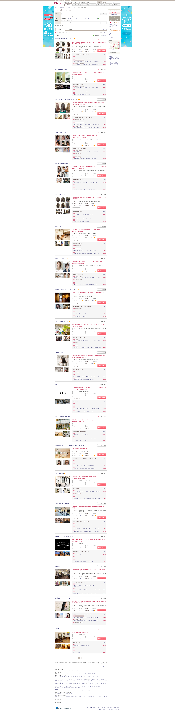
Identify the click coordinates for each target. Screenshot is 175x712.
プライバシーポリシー (110, 709)
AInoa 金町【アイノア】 (61, 321)
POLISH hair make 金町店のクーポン (79, 179)
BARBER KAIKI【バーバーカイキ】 (64, 536)
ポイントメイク (61, 686)
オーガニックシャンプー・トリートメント (89, 682)
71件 (80, 81)
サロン (110, 31)
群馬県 (63, 670)
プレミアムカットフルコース (78, 554)
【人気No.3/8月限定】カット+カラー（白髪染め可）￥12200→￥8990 (84, 158)
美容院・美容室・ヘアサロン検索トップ (66, 7)
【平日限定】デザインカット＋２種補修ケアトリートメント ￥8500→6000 (86, 531)
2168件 (80, 111)
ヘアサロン (68, 4)
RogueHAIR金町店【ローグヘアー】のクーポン (81, 54)
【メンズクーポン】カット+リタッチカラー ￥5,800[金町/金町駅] (84, 468)
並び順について (104, 29)
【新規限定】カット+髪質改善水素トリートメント (81, 94)
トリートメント (76, 682)
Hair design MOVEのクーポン (78, 211)
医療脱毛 (93, 673)
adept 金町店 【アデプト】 (62, 132)
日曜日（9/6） (88, 18)
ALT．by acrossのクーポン (77, 488)
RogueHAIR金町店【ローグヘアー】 (64, 38)
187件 (92, 51)
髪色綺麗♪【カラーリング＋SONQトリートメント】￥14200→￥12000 (85, 593)
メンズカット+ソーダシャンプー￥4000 (79, 316)
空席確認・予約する (101, 50)
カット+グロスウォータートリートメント (80, 440)
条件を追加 (103, 22)
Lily (56, 384)
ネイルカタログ (92, 4)
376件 (92, 81)
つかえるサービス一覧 (113, 25)
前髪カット (82, 676)
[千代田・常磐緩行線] (58, 690)
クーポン (110, 34)
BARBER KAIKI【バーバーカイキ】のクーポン (81, 551)
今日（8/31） (68, 18)
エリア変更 (68, 16)
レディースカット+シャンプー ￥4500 (79, 313)
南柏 (77, 690)
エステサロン (108, 4)
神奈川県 (77, 670)
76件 (92, 455)
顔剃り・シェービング (91, 676)
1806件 (80, 51)
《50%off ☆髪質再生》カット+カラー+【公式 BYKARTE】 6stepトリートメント (86, 376)
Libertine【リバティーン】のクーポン (79, 582)
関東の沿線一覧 (57, 689)
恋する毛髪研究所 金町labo (62, 416)
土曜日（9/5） (81, 18)
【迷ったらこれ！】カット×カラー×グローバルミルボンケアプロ (84, 185)
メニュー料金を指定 (65, 22)
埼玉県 (66, 670)
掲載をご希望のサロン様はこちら (113, 707)
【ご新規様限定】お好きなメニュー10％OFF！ (81, 434)
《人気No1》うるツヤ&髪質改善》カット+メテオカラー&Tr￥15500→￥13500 (86, 253)
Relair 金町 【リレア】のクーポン (78, 274)
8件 (79, 395)
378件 (92, 363)
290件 (92, 145)
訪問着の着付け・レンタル (102, 686)
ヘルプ (119, 2)
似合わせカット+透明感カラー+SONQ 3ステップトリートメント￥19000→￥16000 (84, 586)
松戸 (69, 690)
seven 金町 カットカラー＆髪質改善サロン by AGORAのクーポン (84, 458)
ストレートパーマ (101, 679)
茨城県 (56, 670)
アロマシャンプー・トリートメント (60, 683)
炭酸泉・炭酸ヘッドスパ (77, 683)
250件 (80, 237)
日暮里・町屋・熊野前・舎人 (70, 693)
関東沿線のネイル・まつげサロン (60, 696)
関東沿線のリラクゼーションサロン (71, 696)
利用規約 (104, 709)
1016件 (80, 175)
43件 (92, 484)
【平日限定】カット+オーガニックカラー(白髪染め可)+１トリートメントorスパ (86, 277)
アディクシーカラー (58, 679)
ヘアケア (71, 682)
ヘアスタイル (76, 4)
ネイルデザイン (111, 37)
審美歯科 (89, 673)
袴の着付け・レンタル (76, 686)
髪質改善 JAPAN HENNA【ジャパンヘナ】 (66, 598)
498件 (80, 205)
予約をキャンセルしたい (113, 63)
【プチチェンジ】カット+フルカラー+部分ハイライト (82, 218)
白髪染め (93, 679)
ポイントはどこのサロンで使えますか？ (114, 59)
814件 (80, 300)
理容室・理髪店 (77, 687)
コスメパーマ (94, 680)
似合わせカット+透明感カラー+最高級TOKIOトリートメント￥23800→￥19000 (86, 589)
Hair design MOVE (60, 194)
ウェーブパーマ (79, 680)
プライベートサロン (71, 687)
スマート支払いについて (113, 54)
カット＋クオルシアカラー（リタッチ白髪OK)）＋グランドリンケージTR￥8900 (86, 491)
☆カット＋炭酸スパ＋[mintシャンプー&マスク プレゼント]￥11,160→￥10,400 (86, 64)
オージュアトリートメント (91, 683)
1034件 (92, 111)
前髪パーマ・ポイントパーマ (71, 680)
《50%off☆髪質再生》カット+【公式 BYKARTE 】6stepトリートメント (85, 372)
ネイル (59, 673)
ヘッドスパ (81, 682)
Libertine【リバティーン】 (62, 566)
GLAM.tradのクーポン (76, 642)
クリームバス (84, 683)
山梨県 (81, 670)
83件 (80, 484)
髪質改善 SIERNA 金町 (61, 69)
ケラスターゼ (57, 684)
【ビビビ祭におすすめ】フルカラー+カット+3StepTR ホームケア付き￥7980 (86, 124)
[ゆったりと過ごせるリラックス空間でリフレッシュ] (84, 632)
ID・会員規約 (100, 709)
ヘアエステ (68, 683)
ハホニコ (69, 684)
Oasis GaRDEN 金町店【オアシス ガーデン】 (66, 99)
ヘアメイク (101, 684)
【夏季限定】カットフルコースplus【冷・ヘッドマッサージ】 (83, 561)
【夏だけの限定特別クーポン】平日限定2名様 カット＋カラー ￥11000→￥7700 (86, 340)
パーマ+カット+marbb (76, 652)
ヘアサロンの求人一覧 (103, 26)
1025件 (92, 300)
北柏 (90, 690)
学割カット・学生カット (67, 676)
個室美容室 (66, 687)
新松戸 (83, 690)
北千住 (66, 690)
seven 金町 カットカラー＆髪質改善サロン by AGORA (69, 445)
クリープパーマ (84, 680)
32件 (92, 237)
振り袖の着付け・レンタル (85, 686)
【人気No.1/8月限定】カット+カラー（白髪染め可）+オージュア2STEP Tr (85, 151)
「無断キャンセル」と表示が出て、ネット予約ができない (114, 65)
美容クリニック (116, 4)
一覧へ (104, 54)
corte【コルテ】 (59, 226)
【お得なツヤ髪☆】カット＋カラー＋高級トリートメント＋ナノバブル (85, 182)
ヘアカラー (98, 676)
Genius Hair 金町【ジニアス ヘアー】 (64, 503)
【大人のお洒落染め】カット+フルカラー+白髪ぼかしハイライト (84, 214)
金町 (80, 690)
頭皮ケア (71, 683)
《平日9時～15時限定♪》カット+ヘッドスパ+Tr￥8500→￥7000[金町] (84, 250)
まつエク (63, 673)
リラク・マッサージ (69, 673)
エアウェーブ (90, 680)
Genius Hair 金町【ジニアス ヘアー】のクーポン (81, 521)
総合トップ (56, 7)
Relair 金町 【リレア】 (61, 258)
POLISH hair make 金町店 (61, 163)
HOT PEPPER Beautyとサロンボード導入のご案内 (96, 707)
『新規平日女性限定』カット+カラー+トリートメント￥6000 (83, 309)
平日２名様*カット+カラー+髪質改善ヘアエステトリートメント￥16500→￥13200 (87, 347)
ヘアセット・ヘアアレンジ (76, 684)
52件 (92, 578)
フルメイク (57, 686)
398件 (80, 363)
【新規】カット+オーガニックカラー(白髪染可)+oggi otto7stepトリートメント (86, 284)
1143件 (80, 145)
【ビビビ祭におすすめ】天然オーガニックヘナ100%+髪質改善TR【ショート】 (86, 620)
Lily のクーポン (75, 401)
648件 (92, 175)
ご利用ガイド (117, 709)
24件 (92, 547)
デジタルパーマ (60, 680)
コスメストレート (100, 680)
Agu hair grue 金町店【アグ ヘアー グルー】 (66, 289)
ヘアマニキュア (68, 679)
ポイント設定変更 (112, 26)
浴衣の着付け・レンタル (93, 686)
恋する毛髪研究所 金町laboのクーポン (79, 431)
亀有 (71, 690)
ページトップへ (104, 666)
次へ (105, 32)
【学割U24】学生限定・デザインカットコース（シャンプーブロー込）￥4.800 (86, 528)
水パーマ (65, 680)
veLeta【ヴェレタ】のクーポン (78, 369)
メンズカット (61, 676)
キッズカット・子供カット (76, 676)
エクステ (105, 680)
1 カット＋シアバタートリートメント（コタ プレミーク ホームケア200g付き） (86, 408)
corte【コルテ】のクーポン (77, 243)
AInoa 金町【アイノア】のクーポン (79, 337)
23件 (80, 428)
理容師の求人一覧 (64, 703)
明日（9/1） (75, 18)
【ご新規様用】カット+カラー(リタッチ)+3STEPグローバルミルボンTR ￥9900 (86, 498)
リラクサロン (100, 4)
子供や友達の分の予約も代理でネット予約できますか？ (114, 62)
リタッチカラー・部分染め (76, 679)
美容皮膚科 (85, 673)
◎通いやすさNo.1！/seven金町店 (79, 448)
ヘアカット (56, 676)
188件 (80, 610)
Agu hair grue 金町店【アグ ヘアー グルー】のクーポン (82, 306)
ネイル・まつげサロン (84, 4)
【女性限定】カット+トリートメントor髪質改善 (81, 221)
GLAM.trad (58, 628)
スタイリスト (111, 33)
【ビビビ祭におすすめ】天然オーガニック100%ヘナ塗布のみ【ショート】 (85, 617)
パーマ (97, 679)
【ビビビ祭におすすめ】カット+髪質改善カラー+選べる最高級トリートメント (86, 87)
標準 (60, 29)
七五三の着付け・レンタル (59, 687)
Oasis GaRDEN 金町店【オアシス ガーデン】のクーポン (82, 117)
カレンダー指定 (95, 18)
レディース (99, 2)
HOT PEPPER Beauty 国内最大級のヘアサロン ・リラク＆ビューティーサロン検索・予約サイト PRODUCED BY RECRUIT (58, 3)
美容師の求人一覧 (57, 703)
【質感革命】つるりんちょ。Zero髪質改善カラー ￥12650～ (83, 379)
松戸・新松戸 (57, 693)
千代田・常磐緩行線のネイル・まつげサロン (94, 696)
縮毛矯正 (56, 680)
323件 (80, 455)
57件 (80, 547)
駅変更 (74, 16)
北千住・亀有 (62, 693)
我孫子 (87, 690)
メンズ (104, 2)
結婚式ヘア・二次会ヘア (85, 684)
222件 (92, 610)
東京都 (74, 7)
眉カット (86, 676)
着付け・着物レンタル (69, 686)
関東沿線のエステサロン (82, 696)
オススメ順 (69, 29)
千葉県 (70, 670)
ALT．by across (59, 473)
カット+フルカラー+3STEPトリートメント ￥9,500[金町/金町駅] (83, 465)
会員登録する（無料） (114, 14)
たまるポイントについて (113, 24)
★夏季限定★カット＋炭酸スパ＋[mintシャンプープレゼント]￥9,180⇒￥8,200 (86, 61)
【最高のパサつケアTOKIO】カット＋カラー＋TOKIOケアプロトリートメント (86, 189)
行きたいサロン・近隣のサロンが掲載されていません (114, 57)
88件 (92, 428)
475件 (92, 205)
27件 (80, 578)
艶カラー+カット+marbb (77, 648)
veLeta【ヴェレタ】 (60, 352)
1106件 (92, 515)
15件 (80, 638)
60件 (92, 395)
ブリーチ (82, 679)
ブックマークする (103, 69)
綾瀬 (74, 690)
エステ (74, 673)
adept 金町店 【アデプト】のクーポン (79, 148)
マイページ (114, 2)
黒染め (85, 679)
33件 (80, 515)
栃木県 (59, 670)
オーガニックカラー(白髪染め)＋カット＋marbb (81, 645)
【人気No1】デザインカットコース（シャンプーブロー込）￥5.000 (84, 524)
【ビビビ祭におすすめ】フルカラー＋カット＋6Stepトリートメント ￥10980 (86, 127)
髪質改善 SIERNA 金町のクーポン (78, 84)
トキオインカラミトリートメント (101, 683)
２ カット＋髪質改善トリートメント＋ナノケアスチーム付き (83, 411)
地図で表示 (104, 35)
